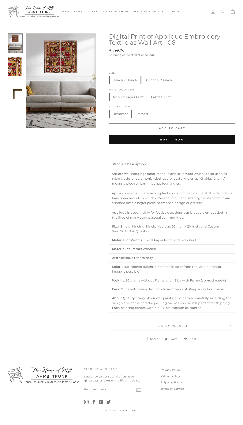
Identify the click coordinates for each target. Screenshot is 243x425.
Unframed (121, 114)
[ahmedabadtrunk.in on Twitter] (108, 402)
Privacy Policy (171, 369)
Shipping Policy (172, 382)
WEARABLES (72, 11)
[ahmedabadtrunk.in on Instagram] (86, 402)
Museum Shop (115, 11)
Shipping (115, 54)
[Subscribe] (138, 389)
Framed (142, 114)
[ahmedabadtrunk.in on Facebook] (94, 402)
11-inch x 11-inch (125, 80)
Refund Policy (170, 376)
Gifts (93, 11)
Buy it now (172, 139)
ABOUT (175, 11)
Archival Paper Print (128, 97)
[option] (61, 80)
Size (112, 72)
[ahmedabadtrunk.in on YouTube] (101, 402)
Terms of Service (172, 388)
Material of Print (123, 89)
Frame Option (119, 106)
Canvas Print (161, 97)
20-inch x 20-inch (158, 80)
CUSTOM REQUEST (172, 325)
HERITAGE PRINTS (149, 11)
